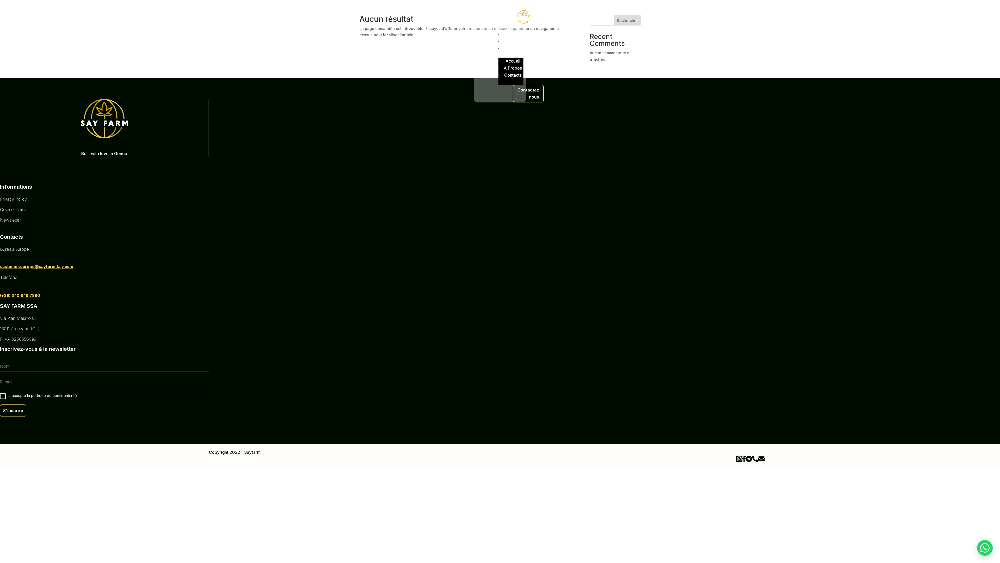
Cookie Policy (13, 209)
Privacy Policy (13, 199)
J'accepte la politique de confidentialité (42, 395)
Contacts (513, 48)
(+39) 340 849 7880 (20, 295)
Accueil (512, 33)
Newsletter (10, 220)
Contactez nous (528, 93)
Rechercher (627, 20)
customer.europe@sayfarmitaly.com (36, 266)
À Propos (513, 41)
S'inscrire (13, 410)
